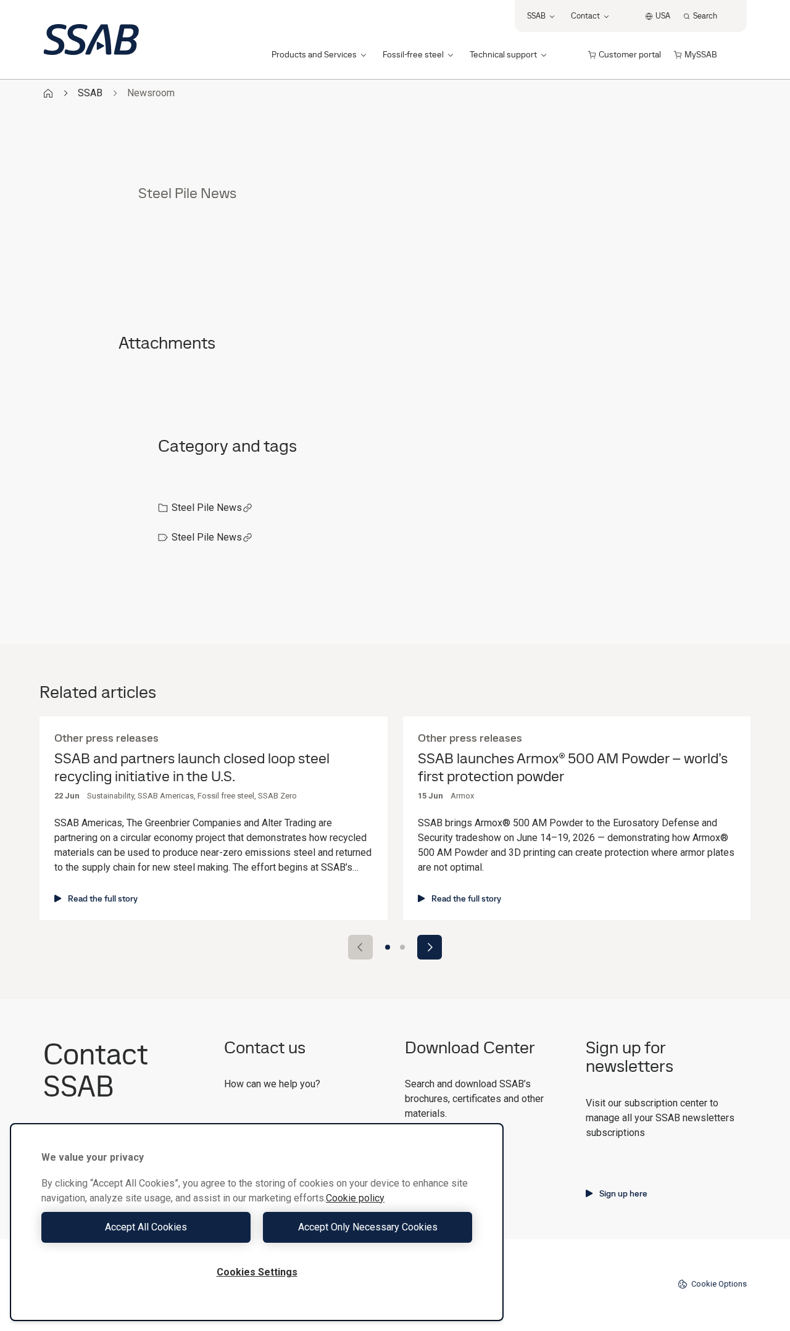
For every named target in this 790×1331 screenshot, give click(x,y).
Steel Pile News (207, 507)
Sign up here (623, 1193)
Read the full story (103, 898)
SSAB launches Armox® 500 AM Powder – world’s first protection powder (573, 768)
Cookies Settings (257, 1272)
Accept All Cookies (146, 1227)
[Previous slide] (360, 947)
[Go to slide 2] (402, 947)
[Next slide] (429, 947)
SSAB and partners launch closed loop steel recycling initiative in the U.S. (192, 768)
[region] (257, 1222)
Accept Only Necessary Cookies (368, 1227)
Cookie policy (355, 1198)
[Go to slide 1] (387, 947)
